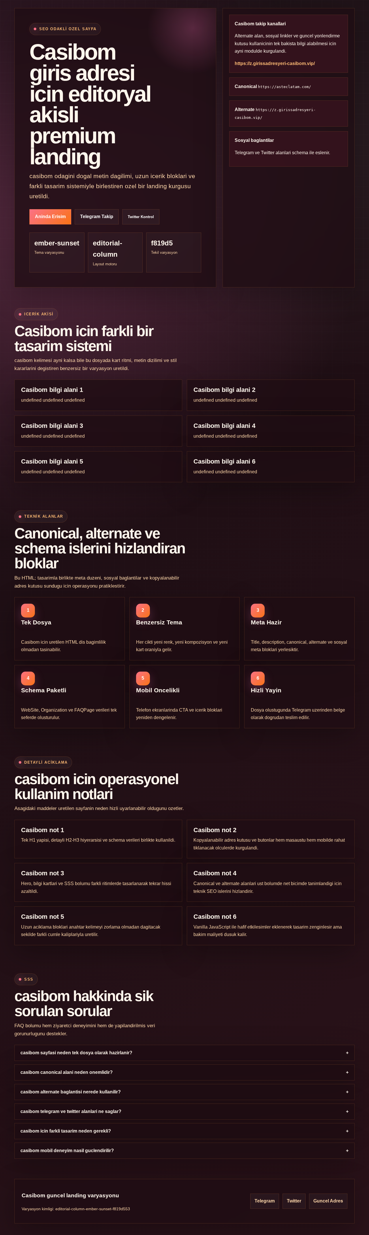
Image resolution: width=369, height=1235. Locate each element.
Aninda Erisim (50, 216)
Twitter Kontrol (141, 217)
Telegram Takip (96, 216)
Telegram (244, 152)
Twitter (267, 152)
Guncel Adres (328, 1200)
